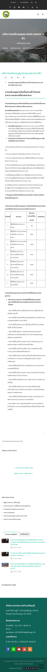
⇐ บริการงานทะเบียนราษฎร (23, 467)
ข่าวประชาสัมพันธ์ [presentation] (11, 534)
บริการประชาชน (15, 48)
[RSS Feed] (37, 7)
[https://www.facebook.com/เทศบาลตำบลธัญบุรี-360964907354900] (10, 7)
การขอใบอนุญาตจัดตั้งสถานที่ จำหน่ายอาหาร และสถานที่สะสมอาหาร (25, 83)
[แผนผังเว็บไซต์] (32, 7)
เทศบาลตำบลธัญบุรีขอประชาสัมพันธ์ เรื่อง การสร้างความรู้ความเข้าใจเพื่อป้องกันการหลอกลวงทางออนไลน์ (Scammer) (27, 542)
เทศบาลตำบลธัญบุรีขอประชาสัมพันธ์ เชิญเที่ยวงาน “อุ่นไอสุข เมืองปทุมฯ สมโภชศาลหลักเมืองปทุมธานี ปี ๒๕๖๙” (27, 566)
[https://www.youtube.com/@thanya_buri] (19, 7)
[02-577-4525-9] (28, 7)
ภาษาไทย (13, 2)
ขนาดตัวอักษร (24, 2)
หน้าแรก (5, 48)
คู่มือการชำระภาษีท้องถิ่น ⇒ (23, 473)
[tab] (11, 534)
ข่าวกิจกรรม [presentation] (24, 534)
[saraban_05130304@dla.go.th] (23, 7)
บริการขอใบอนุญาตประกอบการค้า (33, 48)
